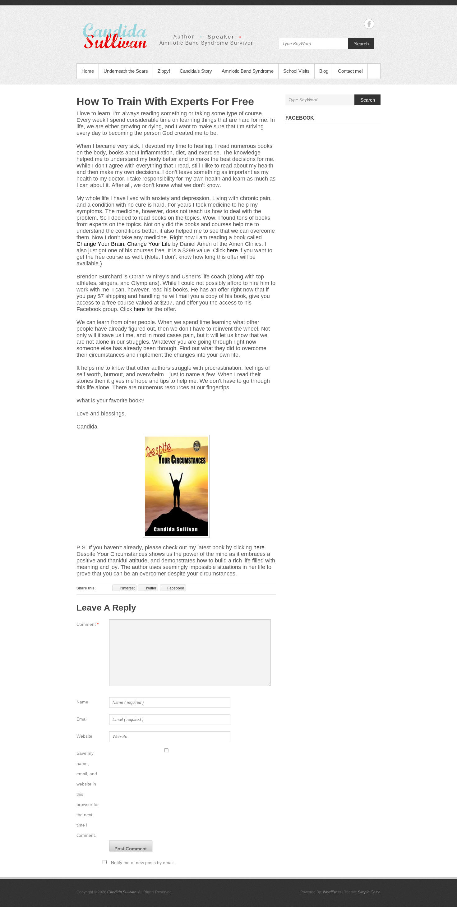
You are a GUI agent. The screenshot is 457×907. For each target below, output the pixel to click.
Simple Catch (369, 892)
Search (361, 43)
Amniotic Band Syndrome (248, 71)
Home (87, 71)
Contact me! (350, 71)
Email (81, 719)
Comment (87, 624)
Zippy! (164, 71)
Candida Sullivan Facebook (369, 24)
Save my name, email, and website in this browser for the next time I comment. (87, 794)
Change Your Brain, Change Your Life (123, 244)
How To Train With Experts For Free (165, 101)
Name (82, 701)
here (232, 250)
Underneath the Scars (126, 71)
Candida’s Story (196, 71)
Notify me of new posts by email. (143, 862)
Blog (323, 71)
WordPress (332, 892)
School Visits (296, 71)
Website (84, 736)
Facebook (299, 118)
